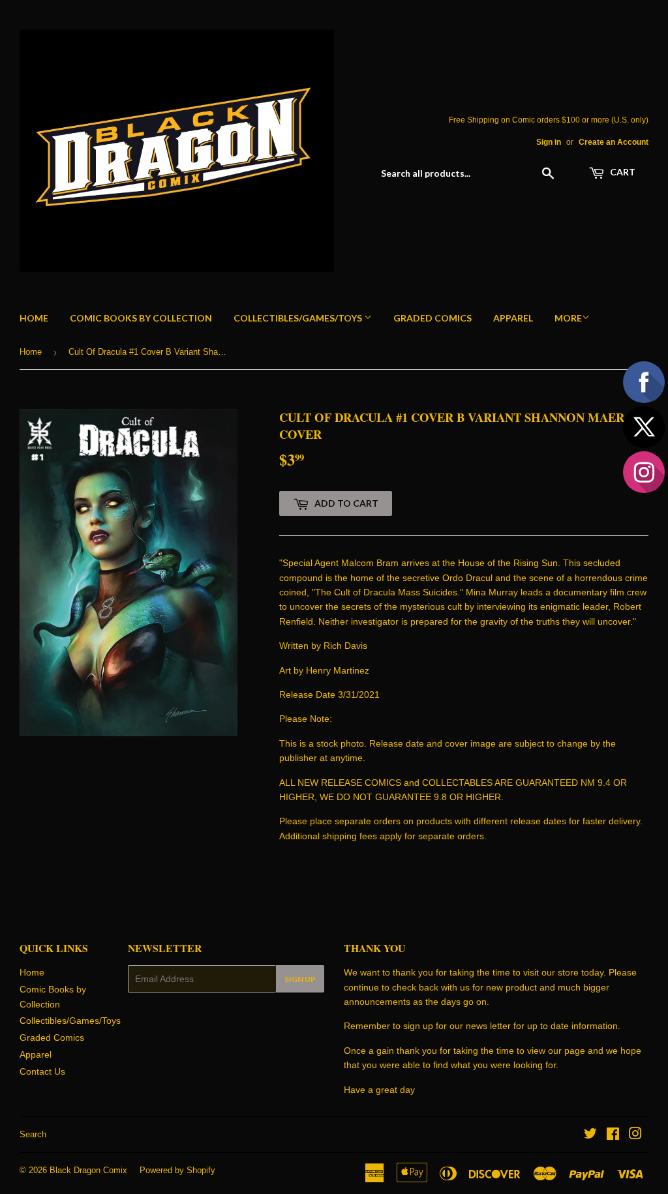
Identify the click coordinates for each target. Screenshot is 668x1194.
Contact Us (42, 1071)
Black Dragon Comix (88, 1170)
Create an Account (613, 142)
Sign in (548, 142)
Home (34, 317)
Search (33, 1134)
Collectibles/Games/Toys (299, 317)
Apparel (513, 317)
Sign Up (300, 979)
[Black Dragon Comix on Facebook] (613, 1135)
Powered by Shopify (177, 1170)
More (568, 317)
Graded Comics (432, 317)
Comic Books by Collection (141, 317)
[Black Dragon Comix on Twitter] (590, 1135)
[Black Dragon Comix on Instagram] (635, 1135)
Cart (621, 171)
